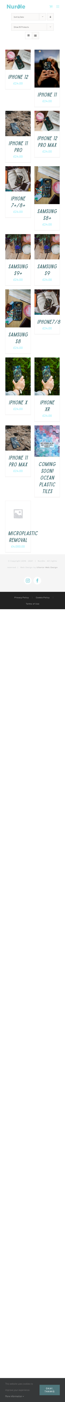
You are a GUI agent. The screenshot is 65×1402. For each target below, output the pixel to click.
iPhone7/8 (48, 321)
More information (14, 1396)
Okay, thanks (50, 1390)
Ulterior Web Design (47, 567)
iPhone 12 (18, 76)
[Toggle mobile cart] (51, 6)
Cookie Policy (43, 597)
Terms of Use (32, 603)
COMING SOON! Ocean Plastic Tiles (47, 477)
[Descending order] (50, 16)
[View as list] (35, 35)
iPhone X (18, 402)
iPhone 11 (47, 94)
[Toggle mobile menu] (58, 6)
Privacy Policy (21, 597)
